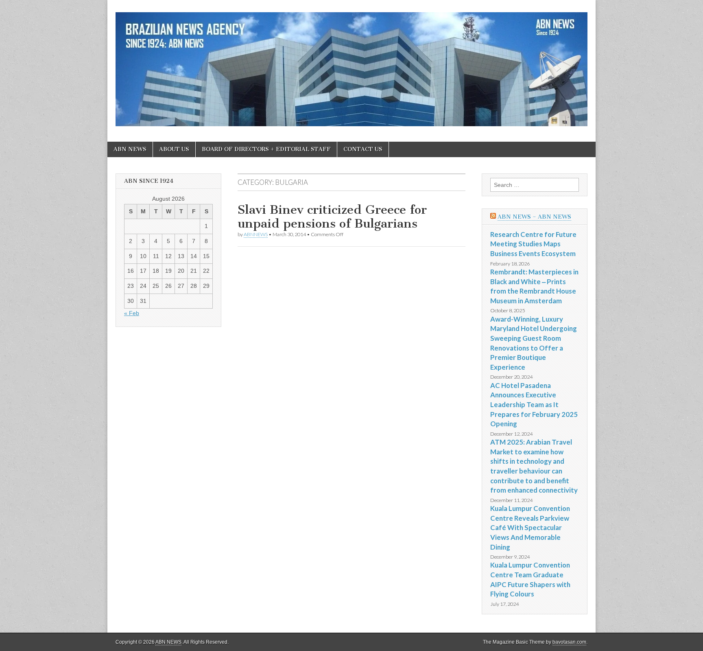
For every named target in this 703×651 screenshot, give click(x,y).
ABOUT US (174, 149)
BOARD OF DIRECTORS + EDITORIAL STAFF (266, 149)
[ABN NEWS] (351, 64)
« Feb (131, 313)
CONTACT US (362, 149)
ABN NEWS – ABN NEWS (534, 216)
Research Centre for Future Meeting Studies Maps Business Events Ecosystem (533, 244)
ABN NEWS (130, 149)
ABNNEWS (256, 234)
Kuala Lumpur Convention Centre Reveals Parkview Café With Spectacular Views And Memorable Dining (530, 527)
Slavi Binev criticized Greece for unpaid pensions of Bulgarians (332, 216)
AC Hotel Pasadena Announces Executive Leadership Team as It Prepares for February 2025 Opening (534, 404)
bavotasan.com (569, 642)
